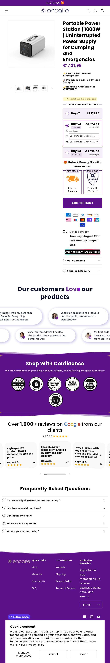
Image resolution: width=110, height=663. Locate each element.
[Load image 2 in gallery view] (27, 88)
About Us (37, 574)
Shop (35, 567)
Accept (53, 654)
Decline (83, 654)
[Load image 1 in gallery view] (18, 88)
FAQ (34, 588)
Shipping (61, 574)
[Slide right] (52, 88)
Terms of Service (65, 588)
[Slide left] (11, 88)
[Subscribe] (98, 605)
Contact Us (38, 581)
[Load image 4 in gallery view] (44, 88)
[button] (6, 10)
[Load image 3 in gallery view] (35, 88)
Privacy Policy (35, 645)
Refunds (60, 567)
